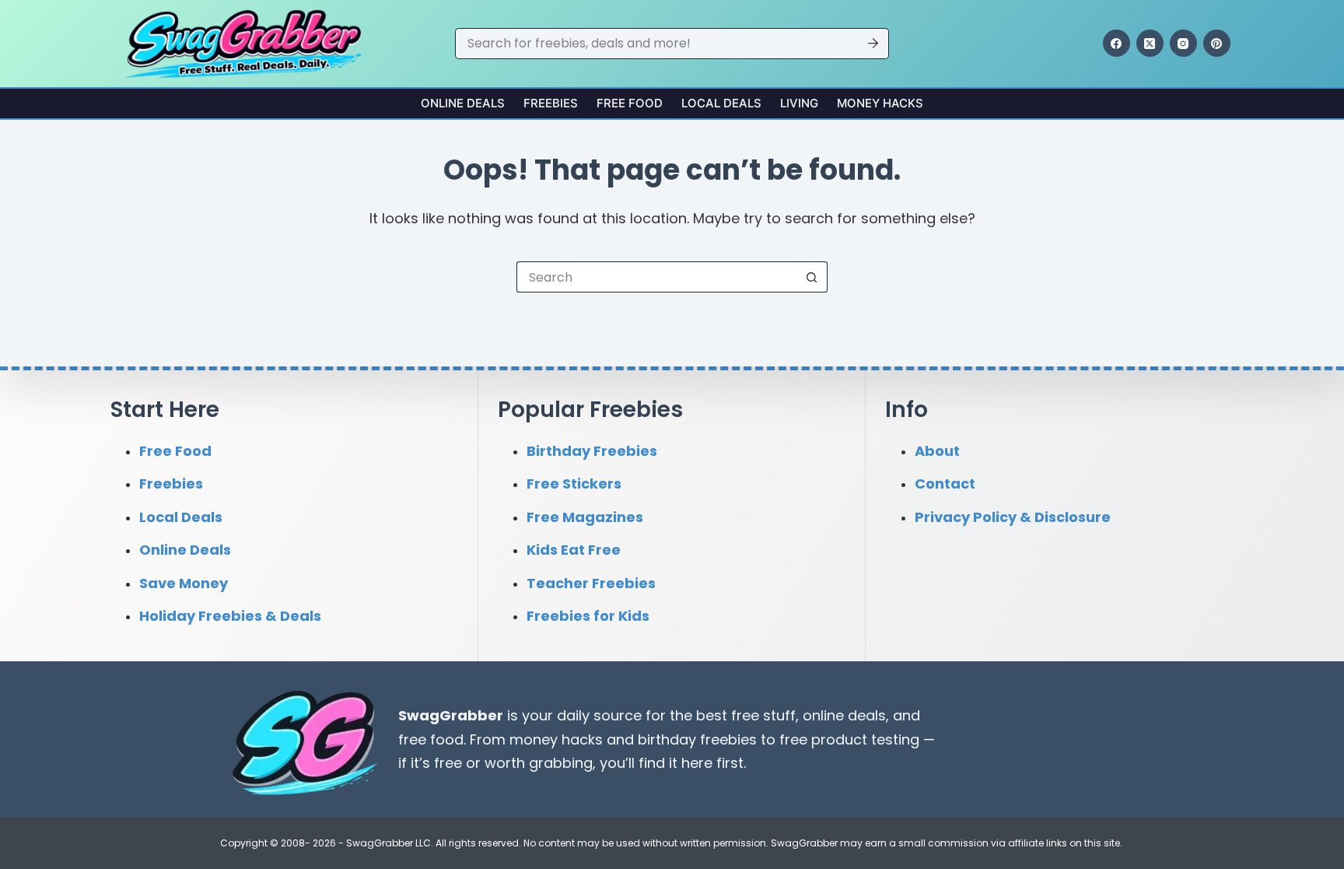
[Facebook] (1116, 43)
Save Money (183, 583)
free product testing (849, 739)
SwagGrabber (450, 715)
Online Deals (463, 103)
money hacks (556, 739)
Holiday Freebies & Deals (230, 615)
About (937, 451)
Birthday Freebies (592, 451)
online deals (844, 715)
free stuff (763, 715)
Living (799, 103)
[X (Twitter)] (1150, 43)
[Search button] (873, 43)
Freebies (550, 103)
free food (431, 739)
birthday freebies (697, 739)
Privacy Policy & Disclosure (1013, 517)
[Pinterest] (1216, 43)
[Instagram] (1183, 43)
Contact (945, 483)
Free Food (630, 103)
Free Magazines (585, 517)
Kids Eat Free (574, 549)
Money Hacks (880, 103)
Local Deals (721, 103)
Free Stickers (574, 483)
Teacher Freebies (591, 583)
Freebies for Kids (588, 615)
